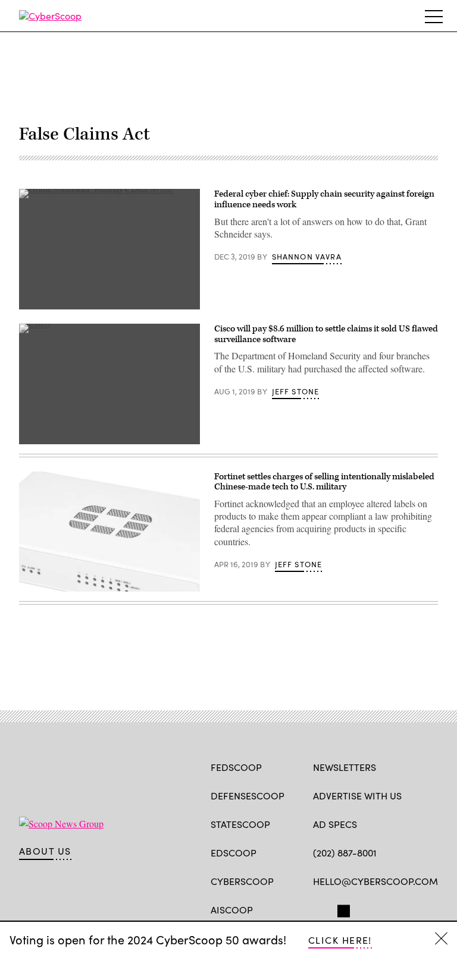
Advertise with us (357, 795)
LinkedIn (365, 909)
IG (384, 909)
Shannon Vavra (307, 256)
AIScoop (232, 909)
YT (406, 909)
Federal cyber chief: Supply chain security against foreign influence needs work (324, 199)
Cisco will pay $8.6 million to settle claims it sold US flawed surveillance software (326, 334)
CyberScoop (242, 881)
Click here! (340, 940)
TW (342, 909)
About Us (45, 851)
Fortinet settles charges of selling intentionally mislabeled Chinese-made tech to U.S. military (324, 482)
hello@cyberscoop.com (375, 881)
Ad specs (335, 824)
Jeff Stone (296, 391)
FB (318, 909)
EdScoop (233, 852)
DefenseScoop (247, 795)
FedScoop (236, 767)
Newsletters (344, 767)
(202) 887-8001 (345, 852)
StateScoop (240, 824)
